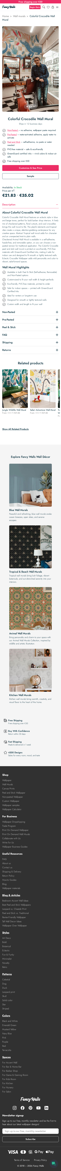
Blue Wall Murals (18, 510)
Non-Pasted (12, 130)
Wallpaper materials (11, 888)
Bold (4, 942)
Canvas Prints (8, 788)
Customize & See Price (30, 168)
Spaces (6, 1057)
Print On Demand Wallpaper (15, 830)
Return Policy (8, 875)
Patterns (7, 974)
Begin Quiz (35, 7)
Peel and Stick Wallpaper (13, 792)
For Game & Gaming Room (15, 1075)
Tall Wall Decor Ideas (11, 921)
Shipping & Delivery (11, 871)
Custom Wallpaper (10, 801)
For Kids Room (9, 1079)
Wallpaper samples (10, 805)
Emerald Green (9, 1025)
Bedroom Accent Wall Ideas (15, 900)
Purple (5, 1041)
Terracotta (6, 1050)
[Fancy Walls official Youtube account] (38, 1108)
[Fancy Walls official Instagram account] (14, 1108)
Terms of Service (22, 1160)
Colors (6, 1016)
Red (4, 1046)
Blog (4, 884)
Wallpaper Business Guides (14, 846)
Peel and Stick (13, 142)
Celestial (6, 979)
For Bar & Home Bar (11, 1066)
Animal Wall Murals (19, 633)
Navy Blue (7, 1033)
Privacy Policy (40, 1160)
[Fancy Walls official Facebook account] (22, 1108)
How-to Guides (9, 880)
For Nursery (7, 1087)
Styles (5, 933)
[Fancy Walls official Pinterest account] (30, 1108)
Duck (4, 987)
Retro (4, 967)
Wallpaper (6, 780)
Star (4, 1004)
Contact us (7, 867)
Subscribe (30, 1139)
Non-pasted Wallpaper (12, 797)
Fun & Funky (8, 954)
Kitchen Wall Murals (20, 695)
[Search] (43, 7)
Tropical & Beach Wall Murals (25, 572)
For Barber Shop (10, 1071)
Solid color (7, 1000)
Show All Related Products (15, 429)
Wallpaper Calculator (11, 809)
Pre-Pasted (12, 134)
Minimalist (6, 958)
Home (5, 16)
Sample (30, 176)
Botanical (6, 946)
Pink (4, 1037)
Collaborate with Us (11, 838)
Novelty (5, 963)
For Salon (6, 1091)
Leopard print (8, 992)
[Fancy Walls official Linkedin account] (46, 1108)
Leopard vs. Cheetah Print (14, 909)
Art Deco (6, 938)
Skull (4, 996)
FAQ (4, 859)
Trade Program (9, 826)
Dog (4, 983)
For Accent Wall (9, 1062)
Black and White (10, 1021)
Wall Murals (7, 784)
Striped (5, 1008)
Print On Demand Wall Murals (16, 834)
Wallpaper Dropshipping (13, 821)
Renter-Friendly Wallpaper (14, 917)
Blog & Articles (11, 895)
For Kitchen (7, 1083)
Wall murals (19, 16)
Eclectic (6, 950)
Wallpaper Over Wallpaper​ (14, 925)
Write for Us (8, 842)
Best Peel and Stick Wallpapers (16, 904)
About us (6, 863)
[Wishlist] (48, 7)
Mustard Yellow (9, 1029)
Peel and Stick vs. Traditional (15, 913)
